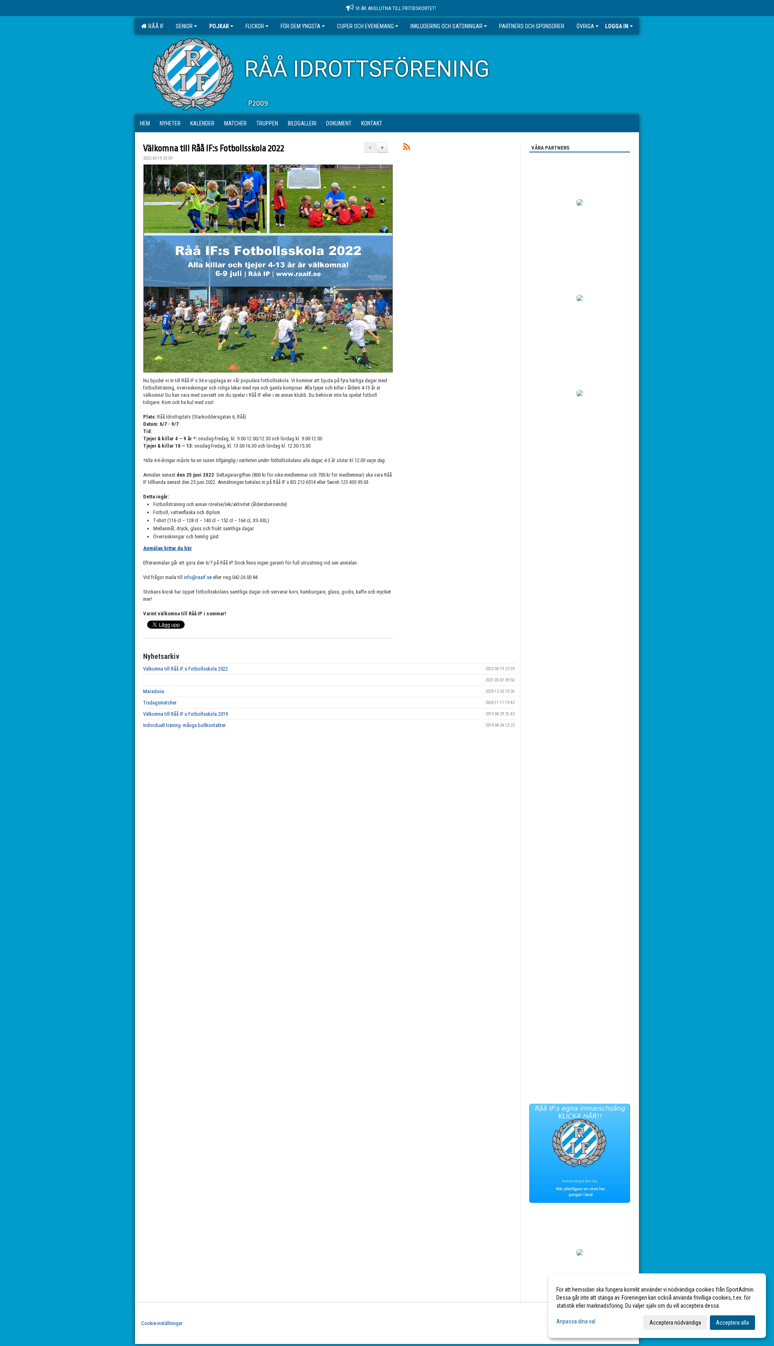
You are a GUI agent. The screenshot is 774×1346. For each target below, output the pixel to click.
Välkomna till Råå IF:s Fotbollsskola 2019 (185, 714)
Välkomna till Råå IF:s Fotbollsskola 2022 (213, 148)
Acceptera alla (732, 1322)
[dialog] (657, 1305)
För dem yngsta (300, 26)
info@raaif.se (198, 577)
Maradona (153, 691)
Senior (184, 26)
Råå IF (155, 26)
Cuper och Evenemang (365, 26)
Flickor (255, 26)
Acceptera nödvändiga (675, 1322)
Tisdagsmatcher (160, 703)
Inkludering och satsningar (446, 26)
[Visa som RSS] (406, 148)
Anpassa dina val (575, 1321)
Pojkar (219, 26)
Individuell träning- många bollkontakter (184, 725)
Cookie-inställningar (162, 1323)
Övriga (585, 26)
